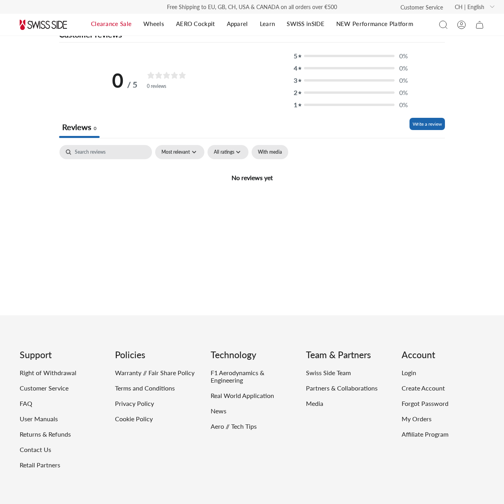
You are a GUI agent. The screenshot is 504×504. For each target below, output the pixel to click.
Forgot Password (425, 403)
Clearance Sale (111, 23)
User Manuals (39, 418)
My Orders (417, 418)
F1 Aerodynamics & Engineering (237, 376)
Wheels (153, 23)
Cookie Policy (134, 418)
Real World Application (242, 395)
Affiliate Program (425, 434)
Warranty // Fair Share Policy (155, 372)
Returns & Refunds (45, 434)
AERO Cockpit (195, 23)
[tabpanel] (252, 204)
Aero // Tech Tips (234, 426)
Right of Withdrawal (48, 372)
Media (314, 403)
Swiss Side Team (328, 372)
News (218, 411)
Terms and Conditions (145, 388)
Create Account (423, 388)
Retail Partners (40, 465)
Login (409, 372)
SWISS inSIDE (305, 23)
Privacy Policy (134, 403)
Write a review (427, 124)
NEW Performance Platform (374, 23)
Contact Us (35, 449)
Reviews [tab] (79, 127)
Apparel (237, 23)
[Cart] (480, 25)
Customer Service (421, 7)
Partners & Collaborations (342, 388)
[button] (443, 25)
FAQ (26, 403)
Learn (267, 23)
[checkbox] (270, 152)
